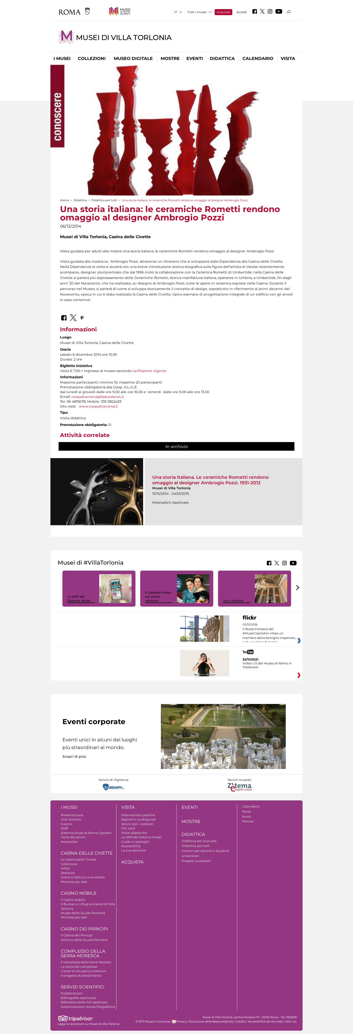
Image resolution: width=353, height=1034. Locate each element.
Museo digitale (133, 58)
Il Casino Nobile (73, 900)
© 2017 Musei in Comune (152, 1021)
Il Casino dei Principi (77, 935)
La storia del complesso (79, 967)
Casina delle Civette (87, 853)
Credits (240, 1021)
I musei (62, 58)
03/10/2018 (269, 635)
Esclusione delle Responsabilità (211, 1021)
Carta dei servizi (73, 837)
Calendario (258, 58)
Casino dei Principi (84, 929)
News (246, 811)
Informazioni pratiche (138, 815)
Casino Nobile (79, 893)
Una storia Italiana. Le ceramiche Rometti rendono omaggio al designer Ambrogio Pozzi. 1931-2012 (210, 479)
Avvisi (246, 816)
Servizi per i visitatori (137, 824)
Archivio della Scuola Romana (84, 940)
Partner (248, 821)
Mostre (170, 58)
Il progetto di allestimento (81, 975)
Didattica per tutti (104, 200)
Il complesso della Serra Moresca (86, 962)
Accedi (241, 12)
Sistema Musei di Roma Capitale (86, 833)
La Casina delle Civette (78, 859)
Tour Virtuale (233, 601)
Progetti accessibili (196, 861)
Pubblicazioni (72, 993)
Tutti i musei (197, 12)
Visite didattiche (134, 833)
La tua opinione (133, 850)
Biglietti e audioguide (138, 819)
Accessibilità (131, 846)
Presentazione (72, 815)
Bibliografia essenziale (78, 998)
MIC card (128, 828)
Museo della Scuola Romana (83, 913)
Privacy (181, 1021)
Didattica (222, 58)
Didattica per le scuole (199, 841)
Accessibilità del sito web (265, 1021)
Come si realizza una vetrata (83, 877)
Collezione (69, 864)
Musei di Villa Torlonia (123, 37)
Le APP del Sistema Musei (79, 599)
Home (64, 200)
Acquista (223, 12)
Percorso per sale (74, 882)
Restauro (68, 873)
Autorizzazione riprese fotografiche (88, 1007)
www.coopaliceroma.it (98, 406)
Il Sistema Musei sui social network (158, 597)
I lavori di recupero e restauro (83, 971)
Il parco (66, 824)
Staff (64, 828)
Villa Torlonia (71, 819)
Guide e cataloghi (135, 842)
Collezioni (92, 58)
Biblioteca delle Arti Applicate (84, 1002)
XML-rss (291, 1021)
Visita (288, 58)
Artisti (65, 868)
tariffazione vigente (149, 371)
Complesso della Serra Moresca (83, 953)
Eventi (194, 58)
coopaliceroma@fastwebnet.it (98, 397)
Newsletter (69, 842)
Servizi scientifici (82, 987)
